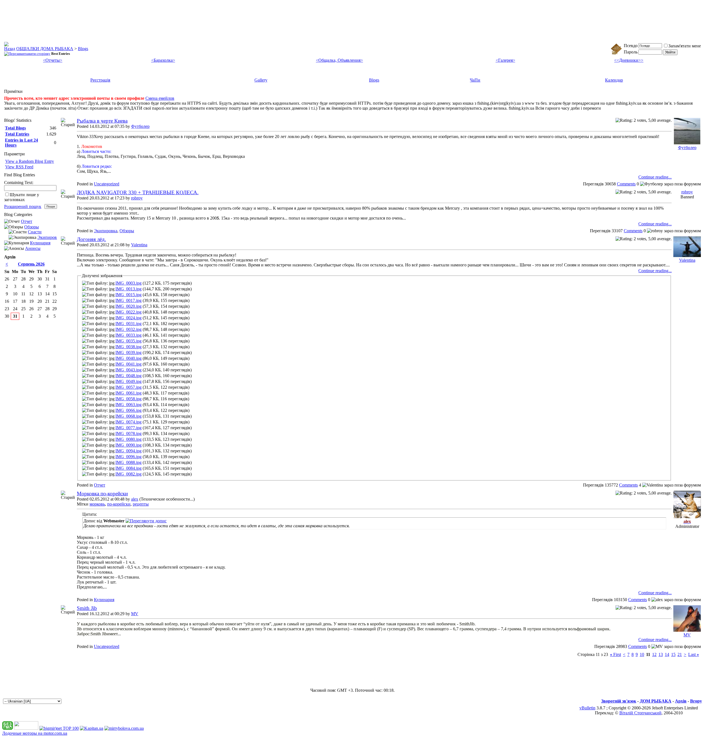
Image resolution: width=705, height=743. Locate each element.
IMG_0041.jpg (128, 364)
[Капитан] (91, 728)
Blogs (83, 48)
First (615, 654)
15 (673, 654)
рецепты (141, 504)
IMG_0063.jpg (128, 404)
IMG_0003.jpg (128, 283)
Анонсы (32, 248)
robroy (137, 198)
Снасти (35, 231)
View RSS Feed (19, 166)
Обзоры (127, 230)
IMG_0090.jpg (128, 445)
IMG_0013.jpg (128, 289)
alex (134, 499)
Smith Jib (87, 608)
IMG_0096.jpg (128, 456)
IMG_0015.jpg (128, 294)
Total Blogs (15, 128)
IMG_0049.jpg (128, 381)
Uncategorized (106, 184)
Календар (614, 80)
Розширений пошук (22, 206)
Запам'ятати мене (684, 46)
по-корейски (119, 504)
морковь (97, 504)
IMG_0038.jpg (128, 346)
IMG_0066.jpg (128, 410)
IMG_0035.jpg (128, 341)
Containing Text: (18, 182)
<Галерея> (505, 60)
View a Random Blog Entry (29, 161)
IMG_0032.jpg (128, 329)
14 (667, 654)
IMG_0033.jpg (128, 335)
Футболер (140, 126)
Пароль (631, 52)
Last (693, 654)
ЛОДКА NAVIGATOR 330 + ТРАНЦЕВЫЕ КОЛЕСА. (138, 192)
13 (660, 654)
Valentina (139, 244)
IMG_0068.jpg (128, 416)
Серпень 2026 (31, 264)
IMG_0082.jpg (128, 474)
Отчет (99, 485)
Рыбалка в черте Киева (102, 121)
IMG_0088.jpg (128, 462)
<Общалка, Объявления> (339, 60)
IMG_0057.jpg (128, 387)
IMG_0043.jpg (128, 370)
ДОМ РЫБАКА (655, 701)
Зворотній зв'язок (618, 701)
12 (654, 654)
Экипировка (105, 230)
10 (642, 654)
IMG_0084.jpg (128, 468)
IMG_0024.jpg (128, 317)
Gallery (260, 80)
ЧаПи (475, 80)
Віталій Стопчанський (640, 712)
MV (134, 613)
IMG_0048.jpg (128, 375)
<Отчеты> (52, 60)
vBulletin (587, 708)
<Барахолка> (163, 60)
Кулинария (104, 599)
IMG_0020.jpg (128, 306)
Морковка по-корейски (102, 493)
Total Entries (17, 134)
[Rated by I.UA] (26, 728)
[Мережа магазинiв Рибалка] (124, 728)
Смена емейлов (159, 98)
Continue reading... (655, 177)
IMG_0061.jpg (128, 393)
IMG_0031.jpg (128, 323)
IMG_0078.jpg (128, 433)
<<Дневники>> (628, 60)
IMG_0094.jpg (128, 450)
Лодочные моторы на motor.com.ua (34, 733)
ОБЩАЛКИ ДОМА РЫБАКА (44, 48)
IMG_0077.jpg (128, 427)
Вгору (696, 701)
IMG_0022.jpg (128, 312)
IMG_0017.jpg (128, 300)
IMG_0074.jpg (128, 422)
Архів (681, 701)
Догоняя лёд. (91, 239)
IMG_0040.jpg (128, 358)
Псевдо (631, 45)
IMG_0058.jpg (128, 398)
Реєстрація (100, 80)
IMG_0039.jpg (128, 352)
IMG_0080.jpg (128, 439)
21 (679, 654)
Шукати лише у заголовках (21, 197)
